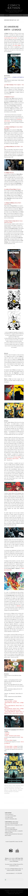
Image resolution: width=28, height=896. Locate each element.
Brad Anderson (11, 787)
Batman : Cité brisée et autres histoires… (13, 735)
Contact (16, 841)
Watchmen (7, 732)
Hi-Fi (8, 788)
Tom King (6, 791)
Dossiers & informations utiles (11, 818)
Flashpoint (7, 734)
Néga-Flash (15, 790)
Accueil (7, 841)
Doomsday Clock (18, 787)
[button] (14, 880)
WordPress (20, 890)
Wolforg (17, 893)
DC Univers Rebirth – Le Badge (11, 701)
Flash (5, 788)
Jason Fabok (17, 788)
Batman (10, 785)
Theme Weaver (19, 892)
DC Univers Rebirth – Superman (11, 747)
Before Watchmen (13, 829)
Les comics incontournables (10, 815)
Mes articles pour (10, 827)
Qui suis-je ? (7, 823)
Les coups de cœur (9, 817)
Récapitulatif (18, 785)
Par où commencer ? (9, 814)
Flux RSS (20, 841)
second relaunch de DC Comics (10, 37)
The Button (20, 790)
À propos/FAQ (11, 841)
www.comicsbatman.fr (10, 873)
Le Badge (10, 790)
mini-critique (6, 128)
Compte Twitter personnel (10, 833)
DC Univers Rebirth (8, 740)
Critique (13, 785)
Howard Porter (11, 788)
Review (22, 785)
